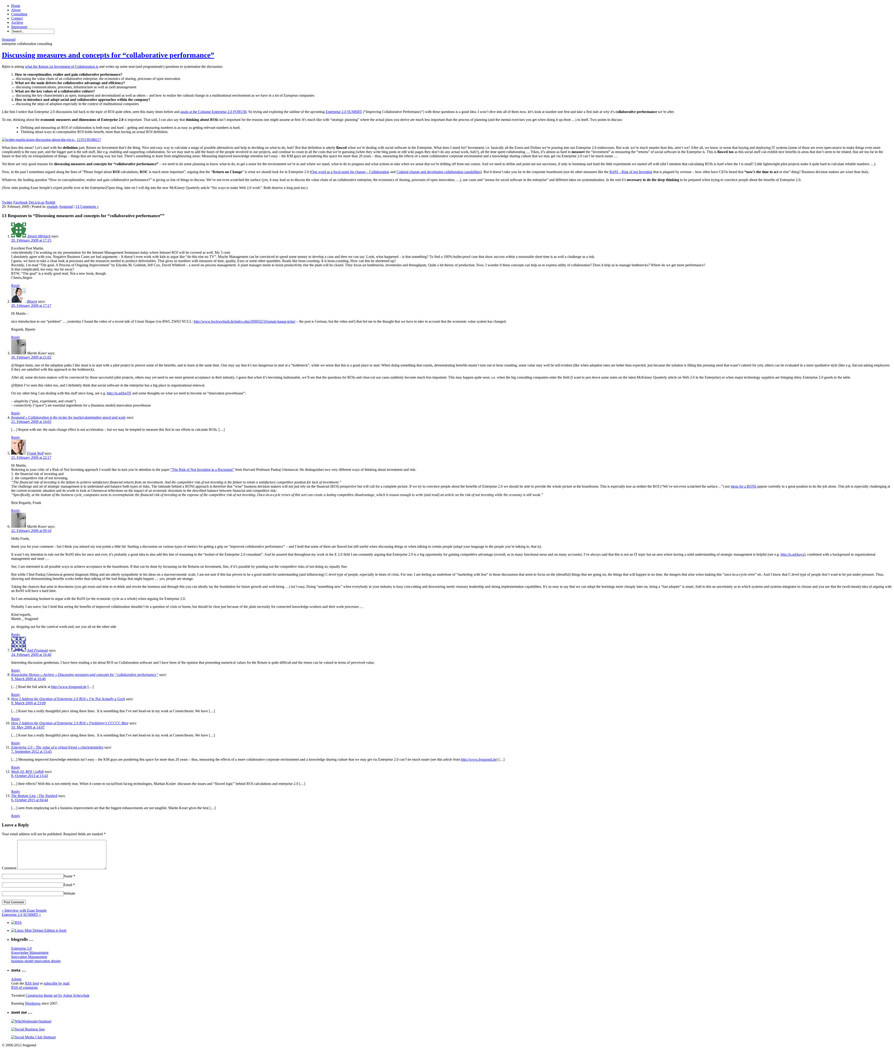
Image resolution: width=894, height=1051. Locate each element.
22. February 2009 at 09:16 (31, 531)
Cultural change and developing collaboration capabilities (438, 172)
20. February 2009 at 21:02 (31, 357)
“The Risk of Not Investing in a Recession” (202, 470)
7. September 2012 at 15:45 (31, 751)
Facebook (20, 202)
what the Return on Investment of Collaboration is (61, 66)
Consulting (19, 14)
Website (69, 893)
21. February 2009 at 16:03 (31, 422)
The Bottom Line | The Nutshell (34, 796)
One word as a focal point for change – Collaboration (350, 172)
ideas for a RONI (744, 486)
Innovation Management (29, 957)
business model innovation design (36, 961)
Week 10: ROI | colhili (27, 772)
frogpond (8, 39)
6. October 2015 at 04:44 (29, 800)
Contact (17, 18)
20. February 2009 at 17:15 (31, 240)
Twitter (7, 202)
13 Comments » (87, 207)
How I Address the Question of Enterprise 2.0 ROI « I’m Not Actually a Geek (68, 699)
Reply (15, 286)
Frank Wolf (35, 453)
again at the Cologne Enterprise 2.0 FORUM (213, 112)
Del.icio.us (36, 202)
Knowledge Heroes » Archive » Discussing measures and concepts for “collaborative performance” (84, 675)
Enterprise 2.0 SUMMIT (344, 112)
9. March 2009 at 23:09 (28, 703)
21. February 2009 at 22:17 (31, 457)
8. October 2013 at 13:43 (29, 776)
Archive (17, 22)
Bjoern (32, 301)
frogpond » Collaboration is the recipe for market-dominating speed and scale (68, 417)
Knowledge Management (29, 953)
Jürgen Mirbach (39, 236)
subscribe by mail (56, 983)
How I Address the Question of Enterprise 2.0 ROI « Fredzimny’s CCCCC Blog (70, 723)
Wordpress (33, 1003)
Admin (16, 979)
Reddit (50, 202)
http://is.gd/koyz (792, 554)
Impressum (19, 27)
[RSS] (16, 922)
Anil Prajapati (37, 650)
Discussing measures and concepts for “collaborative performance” (108, 55)
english (52, 207)
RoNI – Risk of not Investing (631, 172)
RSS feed (32, 983)
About (15, 10)
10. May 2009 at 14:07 (28, 727)
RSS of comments (24, 987)
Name (69, 876)
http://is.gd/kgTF (119, 393)
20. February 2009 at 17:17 (31, 306)
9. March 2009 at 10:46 (28, 679)
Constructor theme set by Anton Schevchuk (57, 995)
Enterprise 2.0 (21, 948)
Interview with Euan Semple (24, 910)
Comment (9, 868)
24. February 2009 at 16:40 (31, 655)
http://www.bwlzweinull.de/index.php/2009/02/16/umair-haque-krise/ (244, 321)
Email (69, 885)
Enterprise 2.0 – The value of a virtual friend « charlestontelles (57, 747)
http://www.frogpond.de (69, 687)
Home (15, 6)
